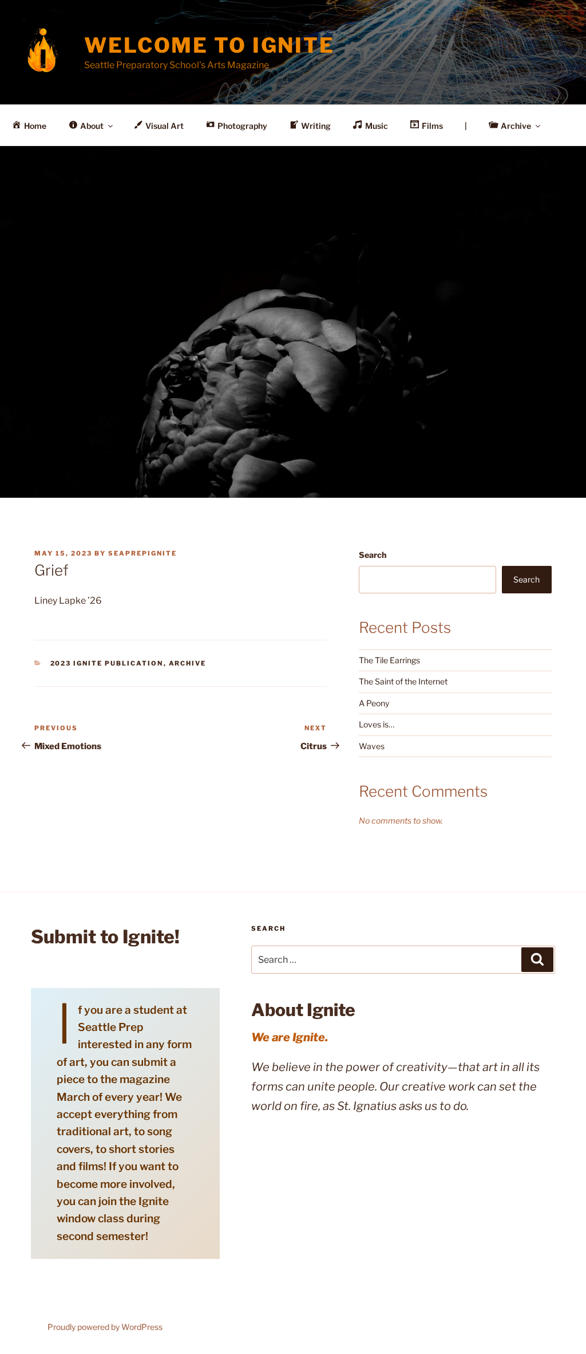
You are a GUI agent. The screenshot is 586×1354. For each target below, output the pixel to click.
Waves (372, 746)
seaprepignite (142, 553)
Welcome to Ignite (209, 45)
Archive (188, 663)
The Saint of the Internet (403, 681)
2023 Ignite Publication (107, 663)
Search (372, 555)
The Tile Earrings (389, 660)
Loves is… (376, 724)
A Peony (374, 703)
